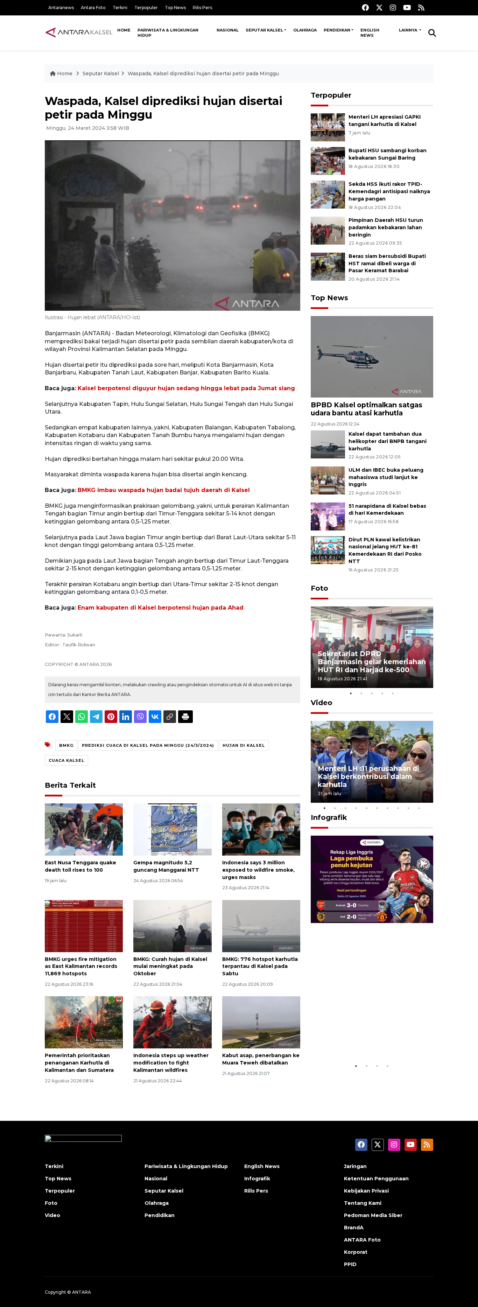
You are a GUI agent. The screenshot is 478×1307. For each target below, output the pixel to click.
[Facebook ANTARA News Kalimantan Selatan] (365, 7)
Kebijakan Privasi (366, 1191)
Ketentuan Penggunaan (376, 1178)
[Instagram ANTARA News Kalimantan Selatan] (393, 7)
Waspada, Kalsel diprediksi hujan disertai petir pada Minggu (203, 73)
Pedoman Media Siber (373, 1215)
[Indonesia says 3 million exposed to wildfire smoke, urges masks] (261, 829)
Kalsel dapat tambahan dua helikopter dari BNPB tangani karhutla (388, 441)
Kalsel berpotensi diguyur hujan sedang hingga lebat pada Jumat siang (186, 388)
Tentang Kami (362, 1203)
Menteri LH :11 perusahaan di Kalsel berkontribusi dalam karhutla (368, 776)
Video (321, 702)
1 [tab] (350, 693)
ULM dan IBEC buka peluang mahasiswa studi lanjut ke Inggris (386, 477)
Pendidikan (337, 30)
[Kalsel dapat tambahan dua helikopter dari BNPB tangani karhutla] (328, 444)
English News (369, 33)
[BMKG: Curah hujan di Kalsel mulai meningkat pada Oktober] (172, 925)
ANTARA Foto (362, 1240)
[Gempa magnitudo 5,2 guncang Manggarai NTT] (172, 829)
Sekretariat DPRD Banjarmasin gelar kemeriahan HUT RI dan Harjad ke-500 (372, 661)
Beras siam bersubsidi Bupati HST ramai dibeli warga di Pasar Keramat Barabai (387, 263)
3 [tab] (371, 693)
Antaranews (61, 7)
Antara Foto (93, 7)
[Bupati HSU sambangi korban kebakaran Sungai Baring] (328, 160)
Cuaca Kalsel (66, 760)
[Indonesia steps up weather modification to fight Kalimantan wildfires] (172, 1022)
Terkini (120, 7)
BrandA (354, 1227)
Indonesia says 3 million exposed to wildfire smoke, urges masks (258, 869)
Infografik (329, 817)
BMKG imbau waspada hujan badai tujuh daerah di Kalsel (164, 490)
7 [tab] (387, 807)
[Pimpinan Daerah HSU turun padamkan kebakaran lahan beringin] (328, 230)
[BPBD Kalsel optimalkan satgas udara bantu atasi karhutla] (372, 356)
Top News (175, 7)
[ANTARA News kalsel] (79, 32)
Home (124, 30)
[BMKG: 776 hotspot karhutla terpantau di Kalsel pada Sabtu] (261, 925)
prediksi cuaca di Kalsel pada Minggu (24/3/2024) (148, 745)
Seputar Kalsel (264, 30)
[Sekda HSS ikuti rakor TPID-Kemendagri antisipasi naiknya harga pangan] (328, 194)
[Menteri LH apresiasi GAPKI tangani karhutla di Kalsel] (328, 127)
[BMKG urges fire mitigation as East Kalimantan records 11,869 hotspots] (84, 925)
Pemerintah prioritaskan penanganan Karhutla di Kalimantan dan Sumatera (79, 1062)
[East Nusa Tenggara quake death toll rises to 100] (84, 829)
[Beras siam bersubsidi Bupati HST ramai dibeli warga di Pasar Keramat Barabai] (328, 266)
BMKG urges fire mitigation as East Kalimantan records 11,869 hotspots (81, 966)
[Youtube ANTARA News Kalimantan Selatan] (407, 7)
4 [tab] (382, 693)
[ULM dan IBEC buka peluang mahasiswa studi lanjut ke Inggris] (328, 480)
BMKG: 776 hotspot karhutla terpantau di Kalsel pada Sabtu (260, 966)
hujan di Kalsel (244, 745)
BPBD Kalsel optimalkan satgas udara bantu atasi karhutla (366, 409)
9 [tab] (408, 807)
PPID (350, 1264)
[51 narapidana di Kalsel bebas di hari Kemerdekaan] (328, 516)
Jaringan (355, 1166)
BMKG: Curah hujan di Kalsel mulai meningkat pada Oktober (170, 966)
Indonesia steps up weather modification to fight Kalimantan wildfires (171, 1062)
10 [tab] (419, 807)
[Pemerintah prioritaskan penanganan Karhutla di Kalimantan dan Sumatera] (84, 1022)
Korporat (355, 1252)
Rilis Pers (202, 7)
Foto (319, 588)
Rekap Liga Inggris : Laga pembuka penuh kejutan (362, 1038)
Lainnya (408, 30)
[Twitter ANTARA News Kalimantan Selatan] (379, 7)
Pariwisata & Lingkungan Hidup (168, 33)
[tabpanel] (372, 647)
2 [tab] (361, 693)
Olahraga (305, 30)
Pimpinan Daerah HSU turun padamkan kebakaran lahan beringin (386, 227)
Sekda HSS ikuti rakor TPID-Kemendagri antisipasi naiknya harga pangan (389, 191)
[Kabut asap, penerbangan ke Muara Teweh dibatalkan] (261, 1022)
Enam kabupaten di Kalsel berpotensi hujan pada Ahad (161, 607)
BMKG (66, 745)
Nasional (228, 30)
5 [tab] (392, 693)
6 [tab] (377, 807)
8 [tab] (398, 807)
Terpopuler (146, 7)
